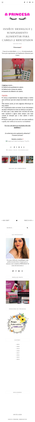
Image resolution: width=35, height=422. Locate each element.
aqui (17, 51)
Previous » (28, 220)
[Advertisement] (17, 375)
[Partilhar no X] (14, 147)
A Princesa (15, 419)
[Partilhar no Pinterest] (19, 147)
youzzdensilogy (23, 150)
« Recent (5, 220)
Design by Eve (23, 419)
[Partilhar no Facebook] (16, 147)
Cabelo (10, 150)
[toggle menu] (2, 2)
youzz (15, 150)
